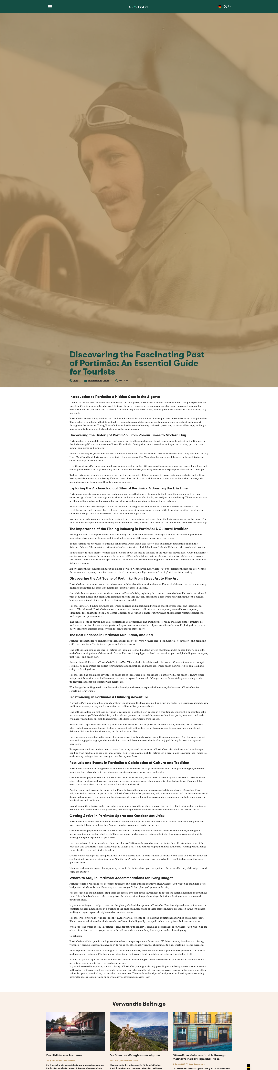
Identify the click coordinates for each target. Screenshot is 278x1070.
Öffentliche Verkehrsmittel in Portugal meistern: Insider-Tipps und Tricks (199, 1057)
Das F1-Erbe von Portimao (64, 1055)
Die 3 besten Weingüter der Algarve (135, 1055)
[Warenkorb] (229, 6)
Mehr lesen (144, 977)
